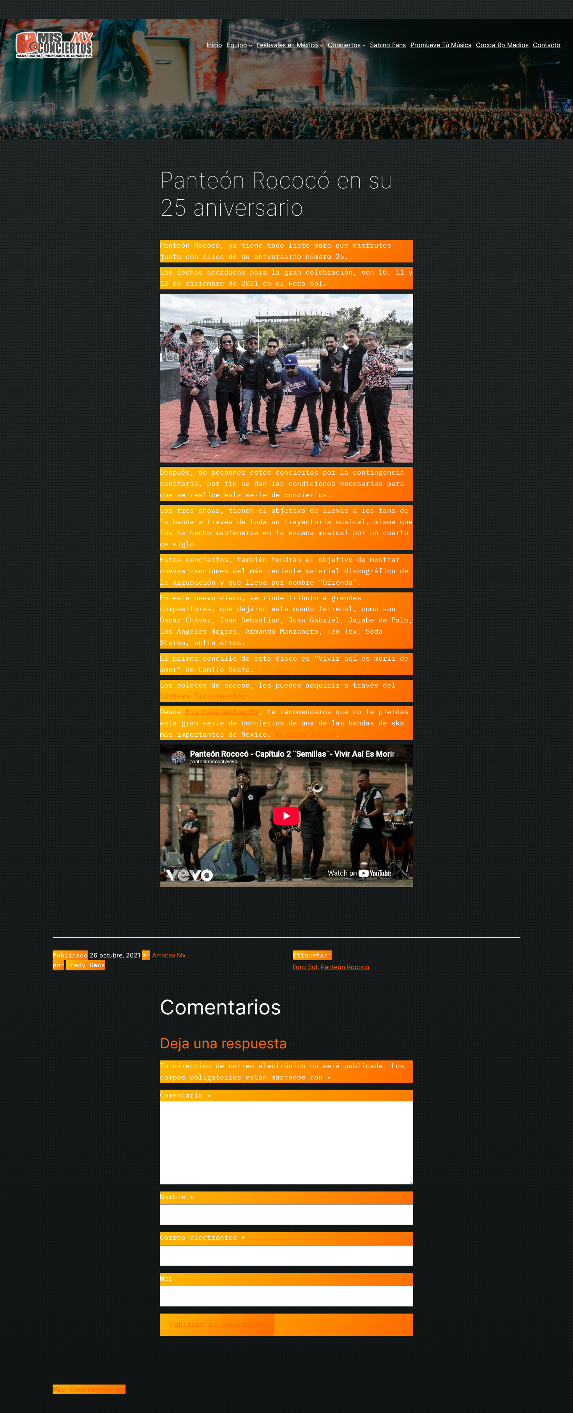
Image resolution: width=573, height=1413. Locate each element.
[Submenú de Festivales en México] (322, 45)
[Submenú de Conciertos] (364, 45)
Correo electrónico (203, 1237)
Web (166, 1278)
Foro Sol (305, 967)
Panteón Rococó (306, 734)
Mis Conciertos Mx (222, 711)
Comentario (185, 1094)
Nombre (177, 1196)
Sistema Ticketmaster (203, 695)
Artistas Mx (169, 955)
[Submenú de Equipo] (251, 45)
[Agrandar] (403, 304)
